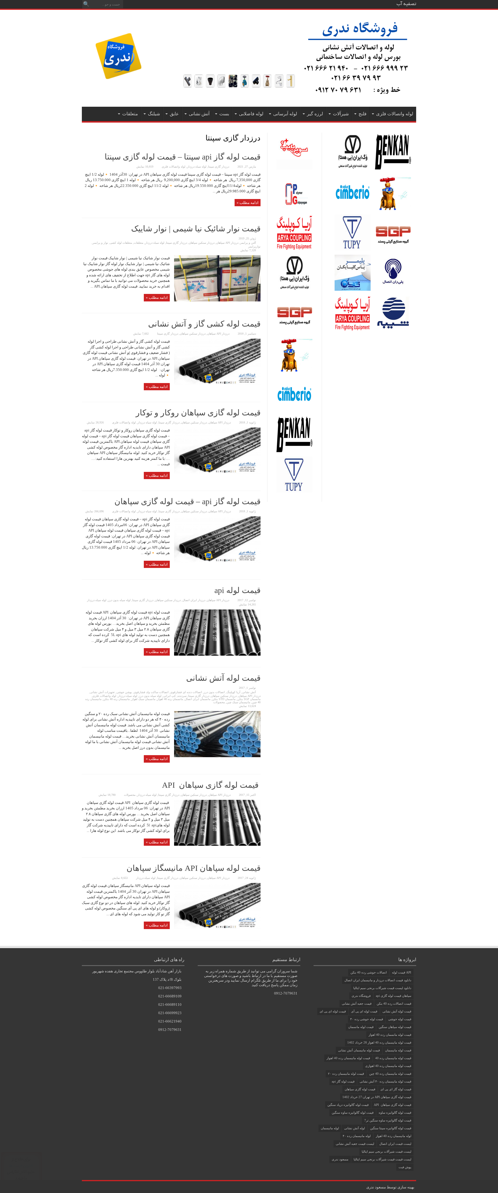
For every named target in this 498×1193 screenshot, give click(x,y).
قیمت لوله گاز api (343, 1081)
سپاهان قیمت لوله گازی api (393, 995)
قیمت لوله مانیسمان (398, 1050)
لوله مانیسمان (330, 1128)
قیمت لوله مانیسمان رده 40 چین (390, 1073)
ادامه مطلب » (248, 202)
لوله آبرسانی (285, 113)
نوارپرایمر (254, 246)
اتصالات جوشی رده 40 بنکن (368, 972)
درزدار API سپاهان (227, 242)
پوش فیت (405, 1167)
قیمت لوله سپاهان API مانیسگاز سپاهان (194, 868)
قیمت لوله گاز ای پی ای (395, 1089)
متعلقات (130, 113)
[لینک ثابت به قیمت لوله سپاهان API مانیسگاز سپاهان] (217, 928)
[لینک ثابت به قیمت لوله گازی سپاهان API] (217, 844)
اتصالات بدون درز (214, 692)
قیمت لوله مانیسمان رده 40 (393, 1058)
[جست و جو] (86, 4)
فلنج (363, 113)
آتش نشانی (199, 113)
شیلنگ (154, 113)
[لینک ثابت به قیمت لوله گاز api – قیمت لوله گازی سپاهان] (217, 561)
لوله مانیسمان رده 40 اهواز (393, 1136)
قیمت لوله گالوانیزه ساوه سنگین (352, 1112)
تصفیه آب (406, 4)
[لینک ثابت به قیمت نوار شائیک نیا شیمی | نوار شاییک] (217, 300)
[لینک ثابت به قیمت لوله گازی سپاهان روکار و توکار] (217, 472)
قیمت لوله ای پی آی (364, 1011)
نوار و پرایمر (100, 242)
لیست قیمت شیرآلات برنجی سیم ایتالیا (386, 1151)
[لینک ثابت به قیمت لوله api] (217, 654)
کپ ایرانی (169, 695)
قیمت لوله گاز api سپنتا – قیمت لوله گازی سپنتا (183, 156)
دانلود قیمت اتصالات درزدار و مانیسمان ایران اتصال (377, 980)
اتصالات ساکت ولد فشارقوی (151, 692)
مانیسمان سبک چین (238, 702)
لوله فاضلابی (251, 113)
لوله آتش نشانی (354, 1128)
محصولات (219, 702)
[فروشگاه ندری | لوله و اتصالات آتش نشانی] (249, 92)
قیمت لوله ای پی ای (333, 1011)
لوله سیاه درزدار (196, 166)
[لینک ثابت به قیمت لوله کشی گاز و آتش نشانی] (217, 383)
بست (224, 113)
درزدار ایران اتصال (193, 600)
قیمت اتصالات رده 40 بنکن (394, 1003)
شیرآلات (341, 113)
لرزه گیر (315, 113)
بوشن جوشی (124, 692)
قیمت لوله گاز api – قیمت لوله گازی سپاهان (187, 501)
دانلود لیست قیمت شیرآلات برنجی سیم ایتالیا (382, 988)
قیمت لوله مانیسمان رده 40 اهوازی (388, 1066)
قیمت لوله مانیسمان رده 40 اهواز (348, 1058)
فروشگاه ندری (361, 995)
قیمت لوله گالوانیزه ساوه (395, 1112)
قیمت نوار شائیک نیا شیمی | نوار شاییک (196, 228)
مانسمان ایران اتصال (197, 699)
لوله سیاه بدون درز (119, 600)
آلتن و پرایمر (248, 242)
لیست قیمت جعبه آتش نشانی (355, 1143)
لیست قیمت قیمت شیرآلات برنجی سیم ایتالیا (382, 1159)
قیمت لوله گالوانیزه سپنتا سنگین (390, 1128)
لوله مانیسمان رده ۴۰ (357, 1136)
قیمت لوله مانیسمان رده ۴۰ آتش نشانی (385, 1081)
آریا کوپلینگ (233, 692)
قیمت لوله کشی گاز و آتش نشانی (204, 323)
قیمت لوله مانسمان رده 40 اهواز (390, 1034)
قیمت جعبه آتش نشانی (356, 1003)
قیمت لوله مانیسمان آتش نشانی (359, 1050)
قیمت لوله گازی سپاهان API (211, 785)
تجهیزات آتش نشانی (102, 692)
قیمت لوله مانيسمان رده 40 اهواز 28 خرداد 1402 (379, 1042)
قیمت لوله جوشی (399, 1019)
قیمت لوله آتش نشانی (223, 678)
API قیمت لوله (401, 972)
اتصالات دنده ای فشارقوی (186, 692)
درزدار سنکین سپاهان (201, 242)
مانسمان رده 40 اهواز (170, 699)
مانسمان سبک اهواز (143, 699)
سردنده (182, 695)
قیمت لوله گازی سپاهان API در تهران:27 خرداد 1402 (376, 1097)
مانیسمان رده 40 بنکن (116, 699)
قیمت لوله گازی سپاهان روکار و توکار (198, 412)
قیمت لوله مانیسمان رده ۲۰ (346, 1073)
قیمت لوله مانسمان (360, 1027)
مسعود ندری (340, 1159)
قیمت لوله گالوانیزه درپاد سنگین (348, 1104)
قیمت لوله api (237, 590)
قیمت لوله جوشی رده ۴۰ (366, 1019)
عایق (174, 113)
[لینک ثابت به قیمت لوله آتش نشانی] (217, 756)
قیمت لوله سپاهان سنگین (395, 1027)
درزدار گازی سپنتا (218, 166)
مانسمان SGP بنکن (249, 699)
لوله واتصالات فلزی (394, 113)
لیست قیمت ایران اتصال (395, 1143)
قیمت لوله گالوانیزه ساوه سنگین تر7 (387, 1120)
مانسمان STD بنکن (223, 699)
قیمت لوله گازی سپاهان (360, 1089)
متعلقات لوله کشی (121, 242)
